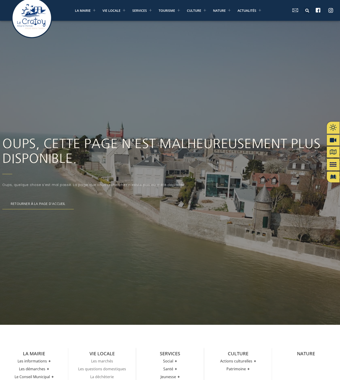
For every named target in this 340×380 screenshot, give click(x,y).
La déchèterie (102, 376)
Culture (194, 10)
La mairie (83, 10)
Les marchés (102, 361)
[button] (307, 10)
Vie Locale (111, 10)
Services (139, 10)
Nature (219, 10)
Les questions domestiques (102, 368)
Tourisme (167, 10)
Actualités (247, 10)
